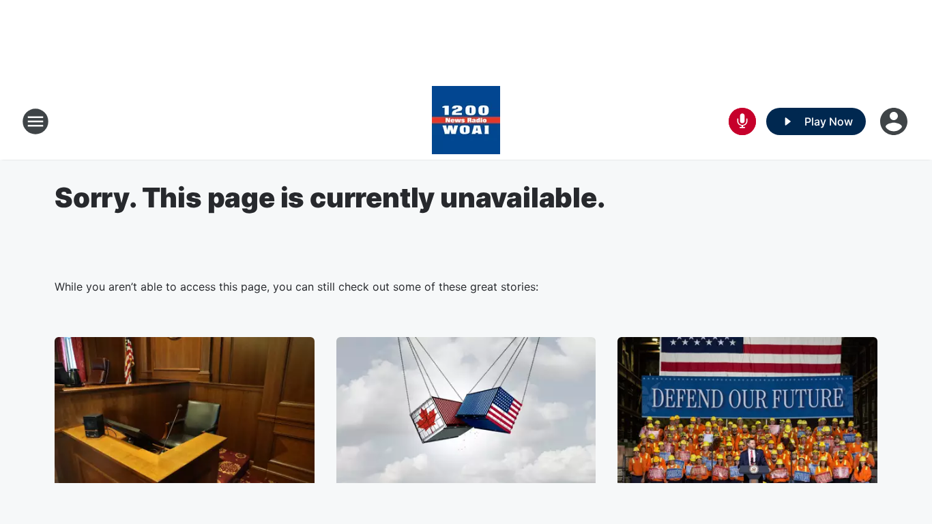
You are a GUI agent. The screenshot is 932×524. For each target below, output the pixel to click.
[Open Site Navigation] (35, 121)
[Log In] (895, 121)
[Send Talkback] (742, 121)
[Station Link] (466, 121)
